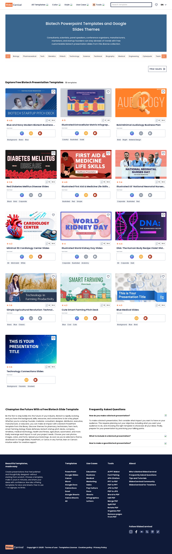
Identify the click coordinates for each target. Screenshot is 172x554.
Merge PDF (113, 501)
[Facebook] (136, 532)
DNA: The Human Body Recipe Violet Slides (141, 248)
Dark (132, 263)
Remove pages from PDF (115, 515)
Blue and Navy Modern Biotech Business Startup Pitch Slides (41, 124)
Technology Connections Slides (25, 371)
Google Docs (71, 484)
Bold (119, 140)
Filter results (156, 68)
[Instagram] (131, 532)
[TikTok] (158, 532)
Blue (26, 140)
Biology (16, 56)
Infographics (92, 498)
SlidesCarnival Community (142, 481)
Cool (69, 325)
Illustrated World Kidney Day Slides (82, 248)
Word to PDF (113, 494)
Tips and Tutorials (137, 478)
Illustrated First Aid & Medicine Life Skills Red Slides (91, 186)
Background (12, 140)
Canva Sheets (72, 498)
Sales (89, 484)
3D (8, 263)
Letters (89, 501)
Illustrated (74, 139)
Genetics (52, 56)
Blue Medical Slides (128, 309)
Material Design (135, 140)
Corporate (23, 201)
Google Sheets (72, 494)
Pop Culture (92, 488)
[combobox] (131, 4)
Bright (125, 140)
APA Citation (114, 478)
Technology (74, 56)
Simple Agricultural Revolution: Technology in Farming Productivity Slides (49, 309)
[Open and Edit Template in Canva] (22, 133)
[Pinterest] (152, 532)
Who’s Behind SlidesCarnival (142, 471)
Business (90, 475)
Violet (82, 139)
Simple (79, 201)
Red (73, 201)
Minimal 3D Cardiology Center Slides (28, 248)
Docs (88, 491)
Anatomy (85, 263)
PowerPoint (70, 471)
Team (158, 56)
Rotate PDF (113, 507)
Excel (67, 491)
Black (9, 201)
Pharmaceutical (29, 56)
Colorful (65, 139)
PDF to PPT (113, 484)
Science (86, 56)
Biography (110, 56)
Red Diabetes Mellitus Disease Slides (28, 186)
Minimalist (15, 263)
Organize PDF (114, 511)
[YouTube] (141, 532)
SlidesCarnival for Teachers (142, 484)
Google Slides (71, 475)
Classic (22, 325)
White (23, 263)
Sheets (89, 494)
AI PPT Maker (114, 471)
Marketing (91, 481)
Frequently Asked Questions (142, 475)
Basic (21, 140)
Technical (98, 56)
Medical (121, 56)
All (66, 501)
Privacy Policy (100, 547)
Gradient (31, 386)
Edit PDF (111, 498)
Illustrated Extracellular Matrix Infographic (86, 124)
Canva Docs (71, 488)
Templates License (68, 547)
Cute (75, 325)
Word (67, 481)
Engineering (134, 56)
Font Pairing (113, 475)
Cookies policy (85, 547)
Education (91, 471)
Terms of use (51, 547)
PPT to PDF (113, 481)
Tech (42, 56)
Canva (68, 478)
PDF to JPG (113, 491)
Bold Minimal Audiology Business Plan (139, 124)
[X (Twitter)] (147, 532)
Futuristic (22, 386)
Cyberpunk (147, 56)
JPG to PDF (113, 488)
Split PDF (112, 504)
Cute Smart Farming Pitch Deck (80, 309)
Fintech (62, 56)
